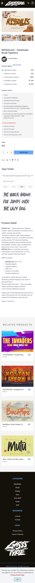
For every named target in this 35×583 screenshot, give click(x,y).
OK (17, 579)
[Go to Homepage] (15, 5)
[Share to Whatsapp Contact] (18, 160)
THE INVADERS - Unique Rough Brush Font (13, 355)
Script (18, 501)
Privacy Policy (17, 531)
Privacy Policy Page (17, 575)
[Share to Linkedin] (7, 160)
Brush (5, 357)
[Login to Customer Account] (32, 3)
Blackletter (17, 484)
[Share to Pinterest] (15, 160)
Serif (17, 505)
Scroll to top (33, 482)
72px (30, 187)
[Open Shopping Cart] (28, 3)
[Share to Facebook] (10, 160)
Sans (17, 494)
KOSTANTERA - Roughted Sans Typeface (13, 389)
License (17, 516)
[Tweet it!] (13, 160)
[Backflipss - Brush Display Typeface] (17, 411)
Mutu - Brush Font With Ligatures (13, 459)
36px (13, 187)
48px (21, 187)
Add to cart (24, 152)
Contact (17, 520)
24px (5, 187)
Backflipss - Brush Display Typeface (13, 424)
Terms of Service (17, 534)
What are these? (17, 65)
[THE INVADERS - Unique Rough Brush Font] (17, 341)
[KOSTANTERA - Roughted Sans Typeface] (17, 376)
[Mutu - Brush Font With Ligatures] (17, 446)
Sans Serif (17, 498)
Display (17, 491)
